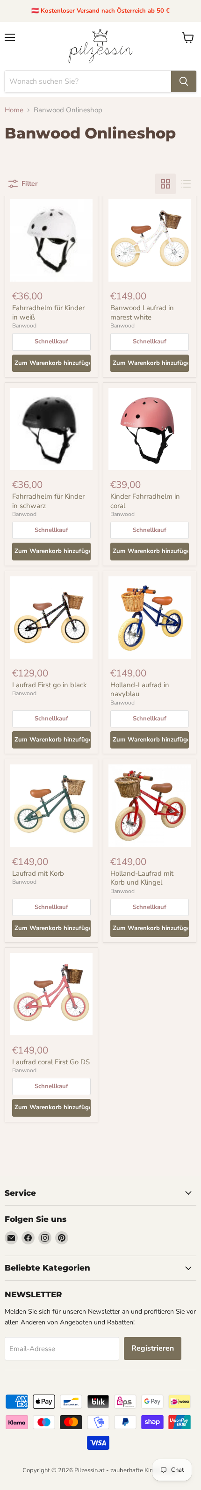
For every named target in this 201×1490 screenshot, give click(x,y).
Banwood (24, 325)
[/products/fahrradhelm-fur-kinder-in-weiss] (51, 240)
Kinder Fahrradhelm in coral (145, 501)
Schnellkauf (51, 341)
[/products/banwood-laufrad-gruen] (51, 805)
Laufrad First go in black (49, 685)
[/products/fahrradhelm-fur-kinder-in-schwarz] (51, 429)
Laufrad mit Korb (38, 873)
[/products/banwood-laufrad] (149, 805)
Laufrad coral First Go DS (51, 1062)
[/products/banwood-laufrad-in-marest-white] (149, 240)
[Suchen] (183, 81)
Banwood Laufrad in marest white (142, 312)
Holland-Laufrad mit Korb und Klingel (141, 878)
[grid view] (165, 184)
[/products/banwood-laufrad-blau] (149, 617)
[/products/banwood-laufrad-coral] (51, 994)
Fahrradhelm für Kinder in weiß (48, 312)
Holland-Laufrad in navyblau (139, 689)
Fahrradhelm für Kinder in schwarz (48, 501)
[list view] (186, 184)
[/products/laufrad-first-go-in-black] (51, 617)
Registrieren (152, 1348)
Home (14, 110)
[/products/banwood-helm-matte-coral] (149, 429)
